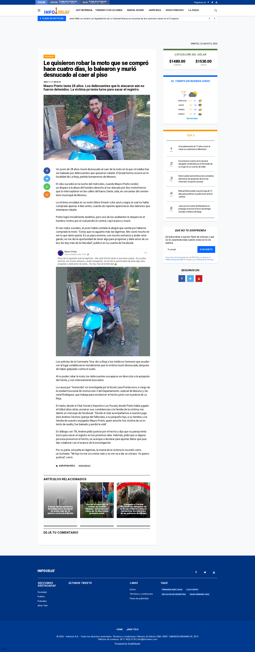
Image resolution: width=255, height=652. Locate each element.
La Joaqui (193, 10)
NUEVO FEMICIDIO (175, 10)
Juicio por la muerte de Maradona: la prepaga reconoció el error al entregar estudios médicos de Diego (194, 209)
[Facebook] (208, 2)
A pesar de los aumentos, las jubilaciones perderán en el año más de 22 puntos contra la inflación (60, 510)
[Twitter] (212, 2)
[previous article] (214, 18)
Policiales (49, 56)
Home (133, 589)
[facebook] (47, 170)
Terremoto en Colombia (108, 10)
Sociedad (42, 592)
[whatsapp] (47, 186)
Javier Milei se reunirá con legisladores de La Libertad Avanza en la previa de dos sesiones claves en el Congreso (124, 18)
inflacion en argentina (174, 594)
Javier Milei (154, 10)
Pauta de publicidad (139, 598)
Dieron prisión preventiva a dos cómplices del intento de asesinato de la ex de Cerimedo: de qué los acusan (196, 179)
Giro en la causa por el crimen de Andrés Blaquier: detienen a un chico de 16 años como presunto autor (96, 509)
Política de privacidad (174, 260)
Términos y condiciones (141, 594)
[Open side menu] (39, 10)
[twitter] (47, 178)
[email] (47, 194)
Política (41, 596)
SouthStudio (134, 643)
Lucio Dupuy (192, 590)
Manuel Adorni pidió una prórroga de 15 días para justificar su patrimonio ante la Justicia (195, 194)
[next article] (209, 18)
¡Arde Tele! (43, 605)
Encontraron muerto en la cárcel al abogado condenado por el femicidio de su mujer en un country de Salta (195, 164)
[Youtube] (216, 2)
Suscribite (206, 249)
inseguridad (84, 466)
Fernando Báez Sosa (172, 590)
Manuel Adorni (135, 10)
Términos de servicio (205, 260)
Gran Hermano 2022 (199, 594)
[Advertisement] (127, 31)
